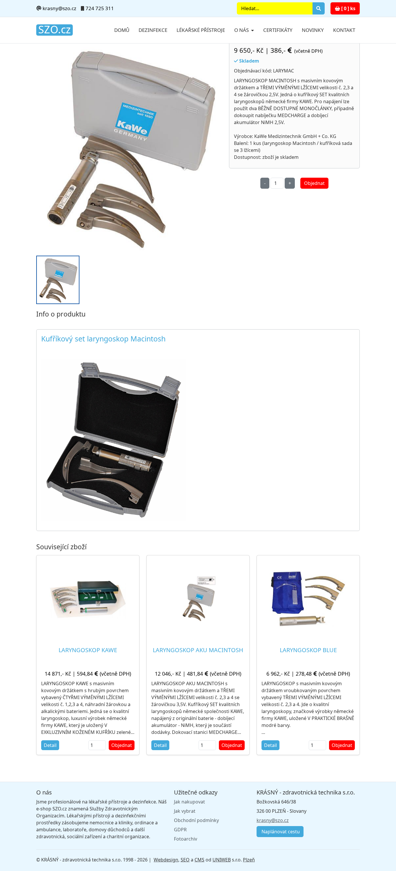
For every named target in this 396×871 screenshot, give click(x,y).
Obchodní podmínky (196, 820)
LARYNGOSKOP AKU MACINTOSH (198, 650)
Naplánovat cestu (280, 831)
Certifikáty (278, 30)
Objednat (314, 183)
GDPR (180, 829)
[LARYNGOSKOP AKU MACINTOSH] (198, 598)
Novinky (313, 30)
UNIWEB (221, 860)
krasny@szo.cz (58, 8)
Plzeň (249, 860)
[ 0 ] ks (347, 8)
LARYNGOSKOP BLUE (308, 650)
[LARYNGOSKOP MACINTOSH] (129, 146)
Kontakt (344, 30)
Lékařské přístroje (201, 30)
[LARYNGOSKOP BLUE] (308, 598)
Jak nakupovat (189, 802)
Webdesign (166, 860)
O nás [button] (242, 30)
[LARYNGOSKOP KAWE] (87, 598)
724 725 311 (100, 8)
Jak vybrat (184, 811)
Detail (50, 745)
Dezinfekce (153, 30)
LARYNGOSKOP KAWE (88, 650)
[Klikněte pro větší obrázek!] (113, 440)
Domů (121, 30)
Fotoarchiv (185, 839)
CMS (199, 860)
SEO (185, 860)
